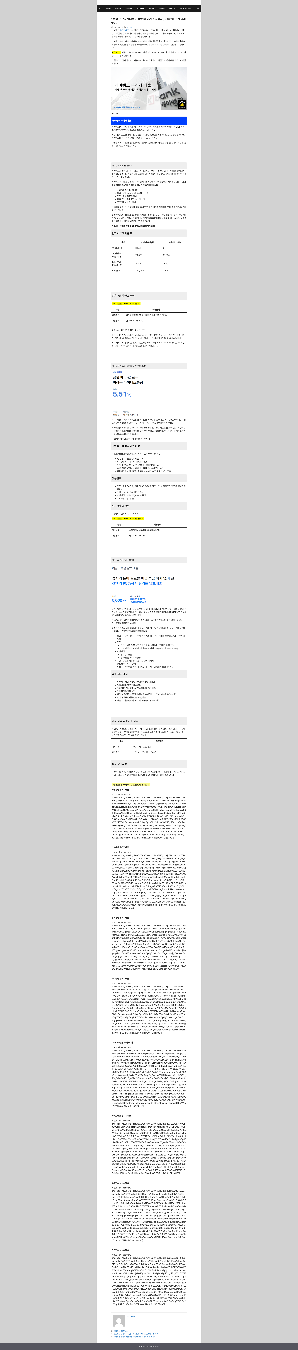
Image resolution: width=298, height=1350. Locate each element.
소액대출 (151, 8)
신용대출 (108, 8)
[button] (198, 8)
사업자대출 (140, 8)
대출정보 (172, 8)
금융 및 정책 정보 (185, 8)
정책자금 (162, 8)
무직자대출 (124, 30)
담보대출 (118, 8)
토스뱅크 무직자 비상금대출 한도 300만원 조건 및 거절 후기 (136, 1334)
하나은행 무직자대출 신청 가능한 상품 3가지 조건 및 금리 (135, 1337)
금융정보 (117, 1331)
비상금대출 (128, 8)
